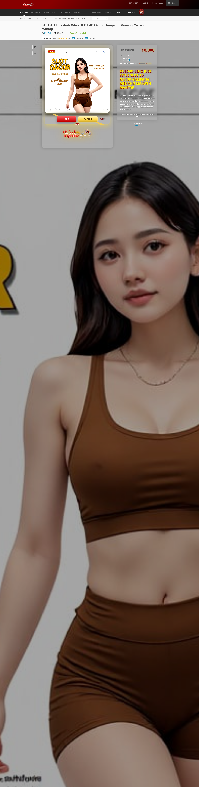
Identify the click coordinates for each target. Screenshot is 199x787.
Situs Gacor (53, 18)
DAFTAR (88, 119)
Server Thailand (42, 18)
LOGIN (66, 119)
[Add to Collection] (34, 53)
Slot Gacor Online (73, 18)
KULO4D (23, 18)
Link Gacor (31, 18)
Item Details (47, 38)
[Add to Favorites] (34, 47)
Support (92, 38)
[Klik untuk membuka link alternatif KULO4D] (77, 80)
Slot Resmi (84, 18)
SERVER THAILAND (137, 63)
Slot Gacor (62, 18)
